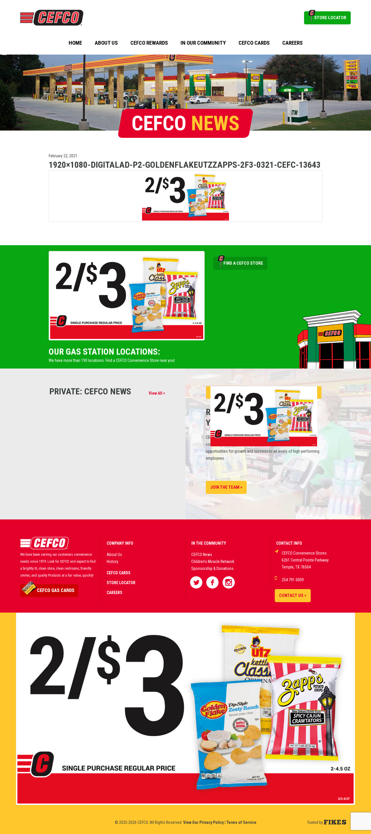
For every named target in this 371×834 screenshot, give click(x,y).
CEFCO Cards (254, 43)
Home (75, 43)
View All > (157, 393)
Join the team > (226, 487)
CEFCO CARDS (118, 573)
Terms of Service (241, 822)
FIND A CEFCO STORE (243, 263)
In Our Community (203, 43)
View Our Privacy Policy (203, 822)
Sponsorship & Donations (212, 568)
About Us (106, 43)
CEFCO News (201, 554)
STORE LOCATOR (330, 17)
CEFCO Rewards (149, 43)
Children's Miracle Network (212, 561)
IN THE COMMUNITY (208, 543)
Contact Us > (292, 595)
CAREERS (114, 592)
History (112, 561)
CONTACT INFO (289, 543)
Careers (292, 43)
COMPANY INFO (120, 543)
